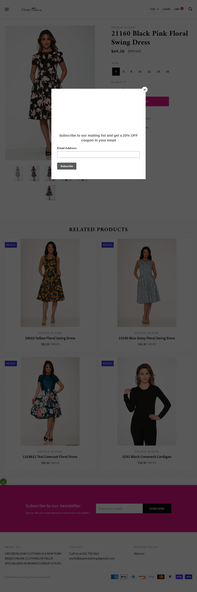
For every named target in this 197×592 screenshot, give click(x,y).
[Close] (145, 90)
